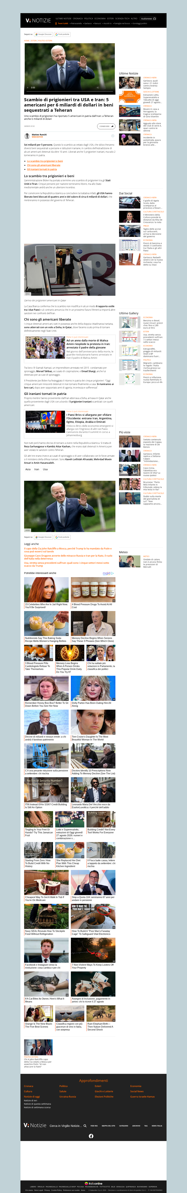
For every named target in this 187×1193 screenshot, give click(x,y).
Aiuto (83, 1190)
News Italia (157, 1126)
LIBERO (33, 1187)
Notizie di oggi (32, 1096)
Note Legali (38, 1190)
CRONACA (78, 19)
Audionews (146, 18)
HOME (26, 40)
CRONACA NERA (150, 78)
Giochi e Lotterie (104, 1091)
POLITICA (88, 19)
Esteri (98, 1086)
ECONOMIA (100, 19)
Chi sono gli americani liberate (43, 165)
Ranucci (97, 23)
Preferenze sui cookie (71, 1190)
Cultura (28, 1091)
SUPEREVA (153, 1187)
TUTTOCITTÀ (104, 1187)
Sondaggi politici (140, 23)
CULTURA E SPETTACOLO (153, 212)
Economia (135, 1086)
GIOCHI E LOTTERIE (151, 92)
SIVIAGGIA (120, 1187)
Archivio (136, 1126)
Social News (137, 1091)
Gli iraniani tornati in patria (42, 169)
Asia (28, 469)
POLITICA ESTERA (45, 40)
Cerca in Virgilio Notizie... (66, 1125)
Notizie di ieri (30, 1100)
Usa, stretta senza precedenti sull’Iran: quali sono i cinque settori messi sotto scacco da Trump (66, 564)
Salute (62, 1091)
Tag (146, 1126)
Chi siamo (29, 1190)
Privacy (47, 1190)
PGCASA (80, 1187)
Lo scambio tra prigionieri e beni (45, 161)
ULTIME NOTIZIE (63, 19)
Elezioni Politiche (104, 1096)
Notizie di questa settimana (37, 1103)
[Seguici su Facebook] (91, 1137)
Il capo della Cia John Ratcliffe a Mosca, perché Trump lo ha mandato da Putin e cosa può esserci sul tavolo (68, 550)
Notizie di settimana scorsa (37, 1107)
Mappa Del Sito (108, 1126)
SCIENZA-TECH (122, 19)
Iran (36, 469)
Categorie (123, 1126)
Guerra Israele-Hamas (142, 1096)
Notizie (38, 1125)
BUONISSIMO (142, 1187)
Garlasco (88, 23)
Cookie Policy (56, 1190)
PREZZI (146, 226)
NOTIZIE (41, 20)
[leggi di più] (112, 135)
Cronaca (28, 1086)
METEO (146, 556)
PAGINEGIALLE (52, 1187)
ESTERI (110, 19)
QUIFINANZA (131, 1187)
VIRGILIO (41, 1187)
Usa (45, 469)
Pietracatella (76, 23)
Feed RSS (94, 1126)
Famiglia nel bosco (122, 23)
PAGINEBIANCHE (91, 1187)
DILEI (113, 1187)
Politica (63, 1086)
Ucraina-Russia (67, 1096)
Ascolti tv (108, 23)
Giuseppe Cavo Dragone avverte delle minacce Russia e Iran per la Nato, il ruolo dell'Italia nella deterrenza (68, 557)
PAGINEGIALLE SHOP (67, 1187)
